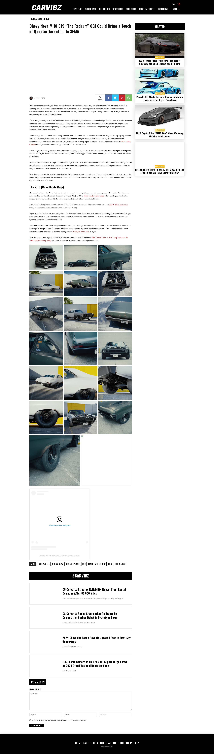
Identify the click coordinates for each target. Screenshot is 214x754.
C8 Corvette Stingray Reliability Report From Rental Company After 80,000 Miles (94, 591)
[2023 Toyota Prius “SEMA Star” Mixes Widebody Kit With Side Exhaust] (159, 117)
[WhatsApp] (128, 97)
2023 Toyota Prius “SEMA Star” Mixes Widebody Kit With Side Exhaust (159, 135)
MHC (110, 563)
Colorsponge (73, 563)
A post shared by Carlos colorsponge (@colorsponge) (59, 556)
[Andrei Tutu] (31, 98)
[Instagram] (179, 4)
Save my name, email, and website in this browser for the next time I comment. (59, 720)
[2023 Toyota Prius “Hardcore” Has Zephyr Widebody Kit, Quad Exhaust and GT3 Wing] (159, 45)
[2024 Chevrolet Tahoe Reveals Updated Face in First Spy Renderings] (45, 641)
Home (33, 18)
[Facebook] (108, 97)
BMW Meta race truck (118, 204)
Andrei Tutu (39, 98)
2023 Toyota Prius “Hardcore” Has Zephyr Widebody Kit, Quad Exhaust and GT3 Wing (160, 62)
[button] (174, 4)
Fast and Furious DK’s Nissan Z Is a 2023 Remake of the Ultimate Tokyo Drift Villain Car (159, 171)
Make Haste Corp (97, 563)
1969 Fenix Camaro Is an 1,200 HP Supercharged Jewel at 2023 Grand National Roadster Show (95, 664)
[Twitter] (115, 97)
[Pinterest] (122, 97)
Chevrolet (44, 563)
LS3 (84, 563)
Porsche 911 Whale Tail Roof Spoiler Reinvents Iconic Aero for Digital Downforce (159, 98)
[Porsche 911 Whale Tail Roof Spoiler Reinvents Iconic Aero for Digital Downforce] (159, 81)
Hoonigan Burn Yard (80, 231)
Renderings (43, 18)
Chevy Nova (58, 563)
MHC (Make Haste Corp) (94, 195)
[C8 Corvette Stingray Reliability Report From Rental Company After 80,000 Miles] (45, 593)
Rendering (120, 563)
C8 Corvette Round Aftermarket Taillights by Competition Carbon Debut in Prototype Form (90, 615)
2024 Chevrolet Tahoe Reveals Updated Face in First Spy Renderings (97, 640)
